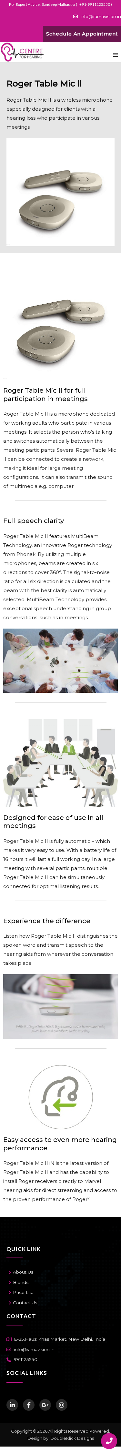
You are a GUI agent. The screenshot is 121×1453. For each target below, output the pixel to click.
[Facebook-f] (29, 1405)
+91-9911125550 (95, 4)
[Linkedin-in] (12, 1405)
